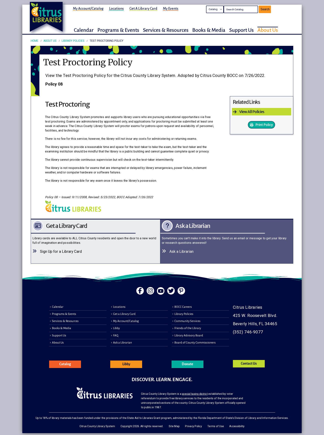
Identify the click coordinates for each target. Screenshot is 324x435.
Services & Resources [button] (165, 30)
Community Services (187, 321)
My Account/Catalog (88, 8)
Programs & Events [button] (118, 30)
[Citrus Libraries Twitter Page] (171, 290)
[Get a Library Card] (97, 241)
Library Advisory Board (188, 335)
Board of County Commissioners (195, 342)
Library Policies (183, 313)
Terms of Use (215, 426)
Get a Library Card (143, 8)
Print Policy (264, 125)
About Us (58, 342)
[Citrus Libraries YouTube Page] (160, 291)
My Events (170, 8)
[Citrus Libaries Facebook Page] (140, 290)
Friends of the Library (187, 328)
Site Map (174, 426)
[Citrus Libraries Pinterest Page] (181, 290)
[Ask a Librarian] (226, 241)
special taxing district (195, 393)
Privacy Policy (193, 426)
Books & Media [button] (208, 30)
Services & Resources (65, 321)
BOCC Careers (183, 306)
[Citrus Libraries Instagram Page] (150, 290)
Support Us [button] (241, 30)
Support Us (59, 335)
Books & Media (61, 328)
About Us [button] (267, 30)
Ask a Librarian (122, 342)
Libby (116, 328)
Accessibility (236, 426)
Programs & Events (64, 313)
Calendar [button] (84, 30)
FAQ (115, 335)
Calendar (57, 306)
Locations (116, 8)
